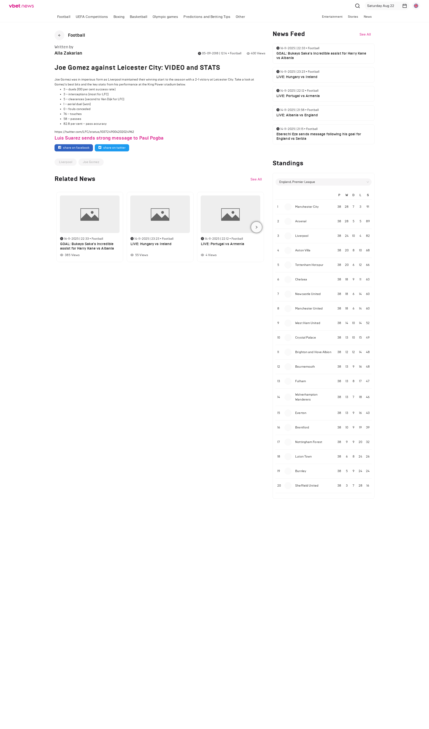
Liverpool (65, 162)
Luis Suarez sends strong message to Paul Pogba (109, 138)
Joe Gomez (91, 162)
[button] (404, 6)
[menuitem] (63, 17)
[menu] (169, 17)
